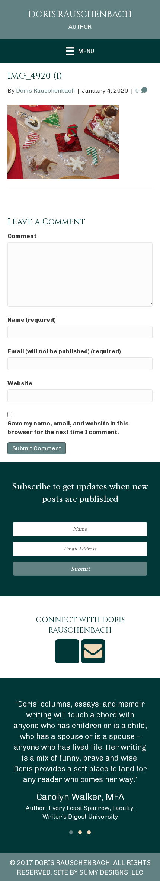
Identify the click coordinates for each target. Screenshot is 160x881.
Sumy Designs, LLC (111, 872)
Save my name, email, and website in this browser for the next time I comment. (67, 427)
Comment (21, 235)
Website (19, 383)
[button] (80, 569)
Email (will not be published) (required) (64, 351)
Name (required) (31, 319)
